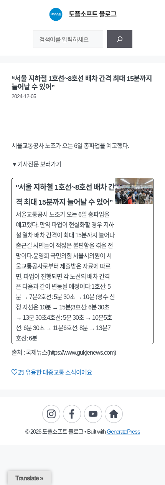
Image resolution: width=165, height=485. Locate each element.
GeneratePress (123, 431)
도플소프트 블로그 (92, 14)
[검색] (119, 39)
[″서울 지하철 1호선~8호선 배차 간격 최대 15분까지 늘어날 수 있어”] (82, 261)
